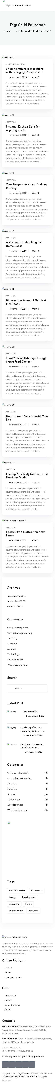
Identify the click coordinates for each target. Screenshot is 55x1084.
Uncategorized (15, 660)
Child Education (17, 891)
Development (29, 898)
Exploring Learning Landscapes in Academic (32, 746)
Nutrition (11, 122)
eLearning (14, 904)
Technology (13, 654)
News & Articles (12, 1005)
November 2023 (16, 601)
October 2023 (15, 607)
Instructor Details (13, 977)
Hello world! (30, 711)
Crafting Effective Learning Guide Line (32, 729)
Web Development (17, 665)
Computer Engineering (19, 633)
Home (7, 31)
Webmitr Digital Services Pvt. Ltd (21, 1076)
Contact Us (10, 995)
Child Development (15, 64)
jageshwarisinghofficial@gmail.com (26, 1056)
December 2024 (16, 596)
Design (12, 898)
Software (33, 911)
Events (8, 972)
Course (8, 967)
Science (11, 649)
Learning (12, 638)
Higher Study (16, 911)
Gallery (8, 1000)
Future (28, 904)
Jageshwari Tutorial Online (30, 1073)
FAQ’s (7, 1009)
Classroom (36, 891)
